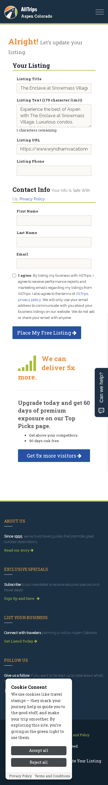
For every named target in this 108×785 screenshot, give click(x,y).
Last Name (27, 232)
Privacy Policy (32, 199)
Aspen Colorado (36, 16)
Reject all (39, 762)
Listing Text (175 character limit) (49, 100)
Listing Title (29, 78)
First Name (27, 211)
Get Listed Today (19, 641)
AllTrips (29, 9)
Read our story (17, 550)
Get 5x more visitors (52, 455)
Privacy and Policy (74, 735)
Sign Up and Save (19, 598)
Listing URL (28, 140)
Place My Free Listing (44, 332)
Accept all (38, 750)
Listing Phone (30, 161)
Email (22, 254)
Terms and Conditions (52, 776)
